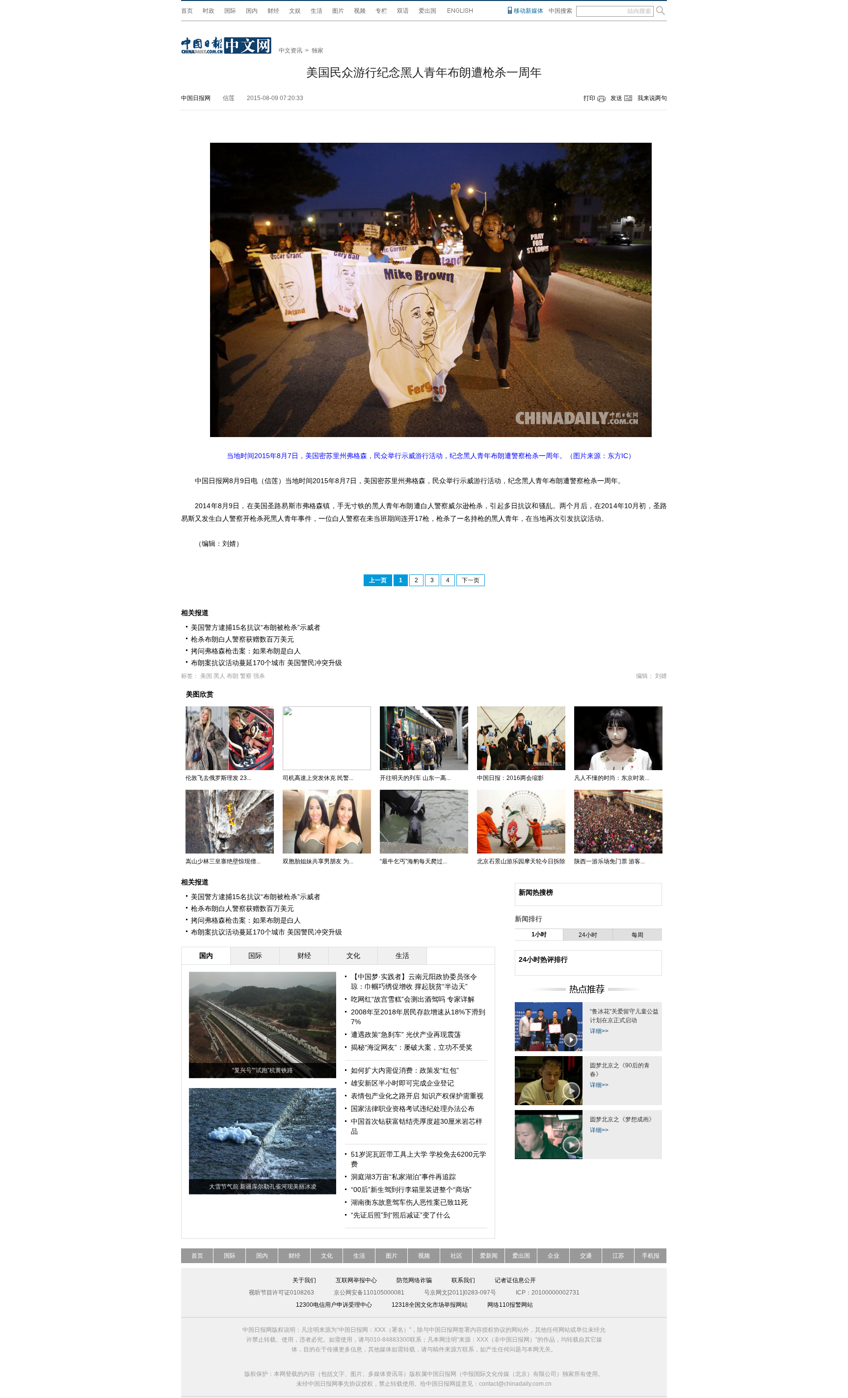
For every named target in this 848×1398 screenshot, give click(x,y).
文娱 (295, 10)
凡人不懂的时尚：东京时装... (611, 778)
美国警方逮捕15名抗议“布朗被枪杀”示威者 (255, 627)
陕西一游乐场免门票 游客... (609, 861)
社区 (456, 1255)
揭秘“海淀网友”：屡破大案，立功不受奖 (412, 1047)
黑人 (219, 676)
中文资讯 (290, 50)
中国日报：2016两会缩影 (510, 778)
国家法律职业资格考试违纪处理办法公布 (413, 1109)
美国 (206, 676)
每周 (637, 935)
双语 (403, 10)
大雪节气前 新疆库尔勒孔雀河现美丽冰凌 (263, 1186)
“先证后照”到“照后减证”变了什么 (400, 1215)
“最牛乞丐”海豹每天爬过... (413, 861)
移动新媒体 (528, 10)
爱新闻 (489, 1255)
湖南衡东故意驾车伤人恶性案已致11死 (409, 1202)
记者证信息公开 (515, 1280)
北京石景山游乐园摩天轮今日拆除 (521, 861)
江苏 (618, 1255)
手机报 (651, 1255)
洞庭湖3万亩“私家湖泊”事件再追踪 (403, 1177)
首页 (187, 10)
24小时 (588, 935)
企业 (553, 1255)
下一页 (470, 580)
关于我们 (304, 1280)
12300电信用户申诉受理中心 (334, 1304)
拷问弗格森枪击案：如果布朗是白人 (246, 651)
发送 (616, 98)
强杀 (259, 676)
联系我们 (463, 1280)
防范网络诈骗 (414, 1280)
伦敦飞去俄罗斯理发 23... (218, 778)
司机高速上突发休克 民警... (318, 778)
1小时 (539, 934)
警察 (246, 676)
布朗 (232, 676)
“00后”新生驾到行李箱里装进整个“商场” (411, 1189)
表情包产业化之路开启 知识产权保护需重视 (417, 1096)
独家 (317, 50)
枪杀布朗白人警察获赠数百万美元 (242, 639)
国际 (230, 10)
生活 (316, 10)
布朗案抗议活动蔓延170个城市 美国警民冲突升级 (266, 663)
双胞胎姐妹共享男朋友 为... (318, 861)
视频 (360, 10)
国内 (252, 10)
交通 (586, 1255)
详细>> (599, 1031)
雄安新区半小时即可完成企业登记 (402, 1083)
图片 (338, 10)
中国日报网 (196, 98)
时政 (208, 10)
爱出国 (427, 10)
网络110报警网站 (510, 1304)
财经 (273, 10)
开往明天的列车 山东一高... (415, 778)
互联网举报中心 (356, 1280)
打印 (589, 98)
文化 (327, 1255)
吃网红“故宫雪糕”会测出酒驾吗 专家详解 (413, 999)
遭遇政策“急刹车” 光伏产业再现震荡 (406, 1034)
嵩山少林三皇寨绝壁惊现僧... (223, 861)
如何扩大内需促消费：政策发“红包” (405, 1070)
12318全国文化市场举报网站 (430, 1304)
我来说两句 (652, 98)
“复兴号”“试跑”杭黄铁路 (262, 1070)
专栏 (381, 10)
